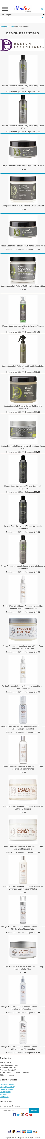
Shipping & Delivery (7, 1087)
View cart (3, 1094)
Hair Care (10, 26)
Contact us (4, 1097)
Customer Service (7, 1084)
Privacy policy (5, 1092)
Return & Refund (6, 1089)
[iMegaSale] (22, 9)
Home (2, 26)
